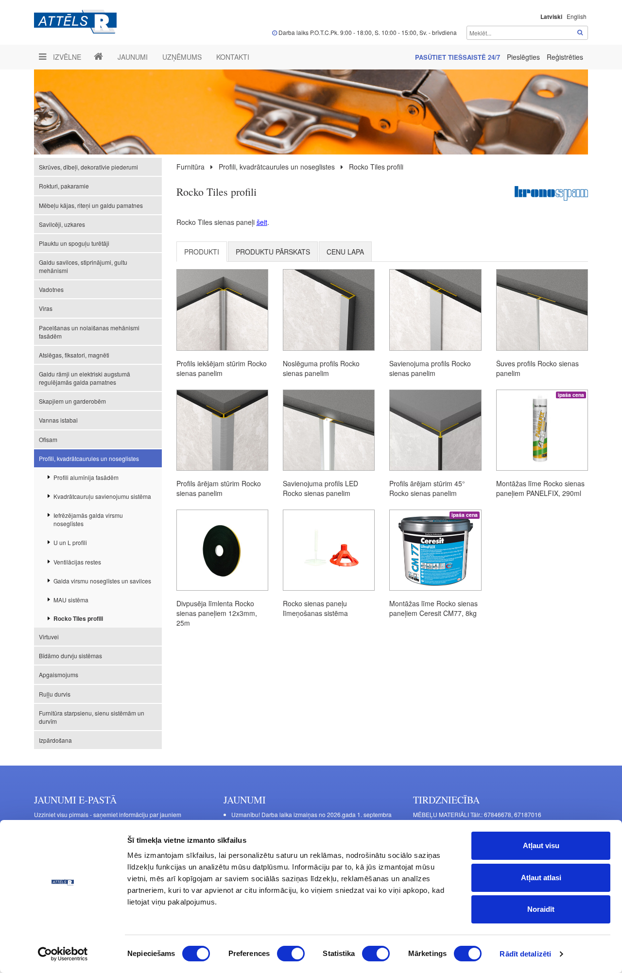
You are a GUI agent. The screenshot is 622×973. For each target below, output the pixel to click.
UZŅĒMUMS (182, 57)
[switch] (291, 953)
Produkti (201, 251)
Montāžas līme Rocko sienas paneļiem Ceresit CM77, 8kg (433, 608)
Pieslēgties (524, 57)
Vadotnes (51, 289)
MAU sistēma (70, 600)
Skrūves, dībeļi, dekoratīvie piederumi (88, 167)
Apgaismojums (58, 674)
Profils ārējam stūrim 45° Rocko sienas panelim (427, 488)
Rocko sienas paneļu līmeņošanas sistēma (315, 608)
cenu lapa (345, 251)
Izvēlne (66, 57)
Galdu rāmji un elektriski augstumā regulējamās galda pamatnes (84, 378)
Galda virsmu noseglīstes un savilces (102, 581)
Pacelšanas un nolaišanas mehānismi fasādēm (89, 332)
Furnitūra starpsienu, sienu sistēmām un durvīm (91, 717)
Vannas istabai (58, 420)
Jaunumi (133, 57)
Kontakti (232, 57)
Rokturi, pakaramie (64, 186)
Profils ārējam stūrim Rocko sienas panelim (218, 488)
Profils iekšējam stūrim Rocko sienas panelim (221, 368)
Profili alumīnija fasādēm (86, 477)
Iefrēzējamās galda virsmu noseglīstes (88, 519)
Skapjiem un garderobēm (72, 401)
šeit (262, 222)
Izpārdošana (55, 740)
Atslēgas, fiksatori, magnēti (74, 355)
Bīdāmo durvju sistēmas (70, 655)
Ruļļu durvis (54, 694)
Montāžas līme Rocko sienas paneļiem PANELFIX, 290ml (540, 488)
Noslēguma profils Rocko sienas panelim (321, 368)
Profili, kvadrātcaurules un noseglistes (89, 458)
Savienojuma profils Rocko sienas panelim (430, 368)
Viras (45, 308)
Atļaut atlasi (541, 877)
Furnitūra (190, 166)
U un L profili (70, 542)
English (577, 16)
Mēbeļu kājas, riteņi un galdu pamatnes (91, 205)
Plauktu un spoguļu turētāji (74, 243)
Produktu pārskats (273, 251)
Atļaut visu (541, 845)
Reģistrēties (565, 57)
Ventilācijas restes (77, 562)
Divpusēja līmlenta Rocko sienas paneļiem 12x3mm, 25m (216, 613)
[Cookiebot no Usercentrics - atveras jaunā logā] (62, 954)
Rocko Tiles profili (78, 618)
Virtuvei (49, 636)
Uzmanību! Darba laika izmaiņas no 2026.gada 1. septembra (311, 814)
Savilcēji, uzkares (62, 224)
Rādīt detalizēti (525, 954)
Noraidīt (540, 909)
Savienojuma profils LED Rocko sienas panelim (320, 488)
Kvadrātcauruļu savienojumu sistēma (102, 496)
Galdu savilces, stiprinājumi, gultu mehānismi (83, 266)
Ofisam (48, 439)
